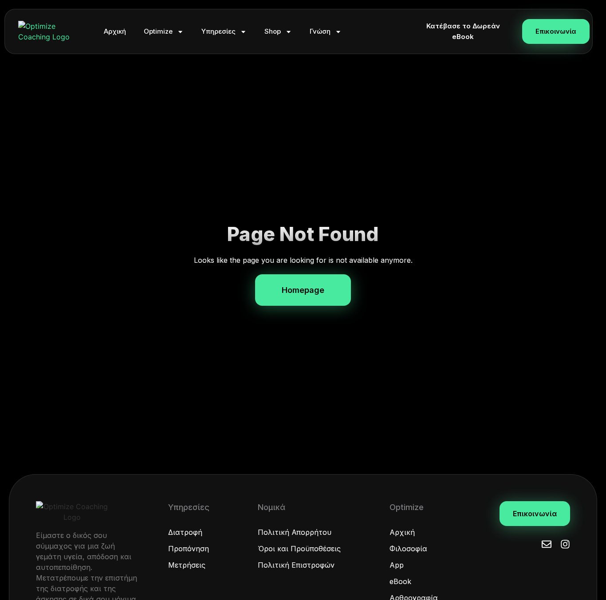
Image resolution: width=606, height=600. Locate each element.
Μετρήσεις (186, 565)
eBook (400, 581)
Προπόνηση (188, 548)
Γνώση (320, 31)
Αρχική (115, 31)
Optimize (158, 31)
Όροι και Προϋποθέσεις (299, 548)
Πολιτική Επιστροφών (296, 565)
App (397, 565)
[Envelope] (546, 544)
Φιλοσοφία (408, 548)
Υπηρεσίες (218, 31)
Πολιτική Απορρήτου (294, 532)
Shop (272, 31)
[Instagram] (565, 544)
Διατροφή (185, 532)
